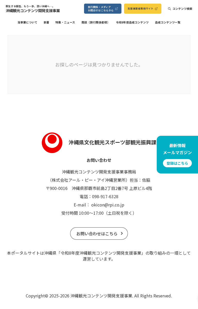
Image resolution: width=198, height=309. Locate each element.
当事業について (27, 22)
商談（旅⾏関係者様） (95, 22)
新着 (46, 22)
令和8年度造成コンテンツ (132, 22)
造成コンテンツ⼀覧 (167, 22)
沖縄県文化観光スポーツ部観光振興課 (112, 142)
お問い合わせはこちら (97, 233)
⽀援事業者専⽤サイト (140, 8)
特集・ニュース (65, 22)
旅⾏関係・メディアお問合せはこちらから (101, 8)
